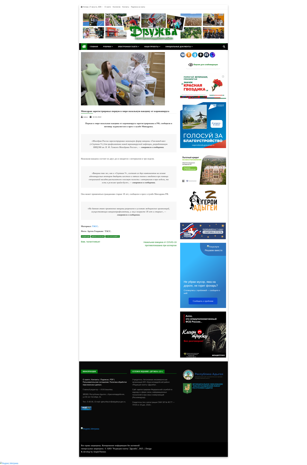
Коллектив (116, 7)
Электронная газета (127, 47)
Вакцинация (86, 236)
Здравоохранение (98, 236)
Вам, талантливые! (90, 242)
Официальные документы (178, 47)
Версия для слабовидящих (205, 65)
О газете (108, 7)
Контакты (125, 7)
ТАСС (95, 226)
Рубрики (107, 47)
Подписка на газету (138, 7)
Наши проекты (151, 47)
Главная (94, 47)
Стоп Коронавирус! (112, 236)
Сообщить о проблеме (203, 301)
